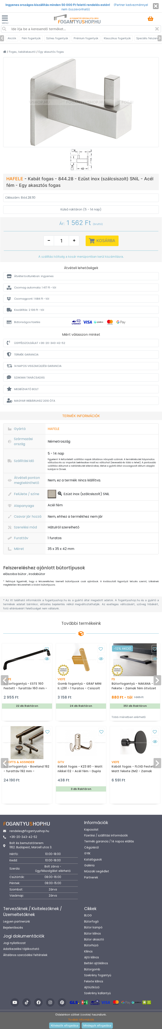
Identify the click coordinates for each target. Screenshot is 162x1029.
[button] (81, 276)
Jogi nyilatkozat (14, 943)
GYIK (87, 853)
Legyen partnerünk (16, 922)
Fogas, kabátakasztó (22, 51)
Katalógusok (93, 860)
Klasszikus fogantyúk (117, 38)
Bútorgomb (92, 969)
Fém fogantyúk (31, 38)
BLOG (88, 915)
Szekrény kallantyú (97, 993)
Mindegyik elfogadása (97, 1025)
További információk (81, 1019)
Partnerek (91, 877)
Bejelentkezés (13, 928)
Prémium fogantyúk (86, 38)
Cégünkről (91, 848)
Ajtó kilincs (91, 957)
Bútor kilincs (92, 934)
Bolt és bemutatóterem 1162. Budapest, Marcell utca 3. (30, 845)
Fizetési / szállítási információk (106, 836)
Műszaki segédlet (96, 871)
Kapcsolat (91, 830)
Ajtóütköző (92, 987)
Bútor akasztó (94, 939)
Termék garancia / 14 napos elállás (109, 841)
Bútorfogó (91, 922)
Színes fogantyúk (57, 38)
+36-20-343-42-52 (23, 837)
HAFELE (15, 178)
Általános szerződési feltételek (25, 955)
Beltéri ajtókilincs (96, 963)
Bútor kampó (93, 927)
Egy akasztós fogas (51, 51)
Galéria (89, 865)
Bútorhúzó (91, 945)
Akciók (12, 38)
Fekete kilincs (93, 981)
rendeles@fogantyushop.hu (29, 831)
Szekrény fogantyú (97, 975)
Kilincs (88, 952)
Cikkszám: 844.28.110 (20, 197)
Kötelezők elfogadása (64, 1025)
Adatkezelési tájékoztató (21, 949)
